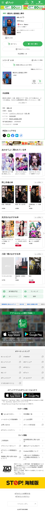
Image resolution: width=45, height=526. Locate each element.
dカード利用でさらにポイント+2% (25, 30)
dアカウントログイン (8, 430)
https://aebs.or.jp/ (20, 474)
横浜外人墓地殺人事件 (20, 72)
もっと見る (38, 182)
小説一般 (27, 113)
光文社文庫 (12, 116)
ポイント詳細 (21, 26)
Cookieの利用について (31, 451)
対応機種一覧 (28, 414)
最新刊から (39, 69)
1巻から (33, 69)
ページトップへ (22, 504)
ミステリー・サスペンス (16, 113)
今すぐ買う (34, 44)
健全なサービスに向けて (32, 446)
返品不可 (19, 32)
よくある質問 (28, 419)
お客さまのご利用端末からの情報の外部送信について (32, 457)
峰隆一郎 (19, 17)
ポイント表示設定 (29, 425)
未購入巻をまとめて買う (24, 65)
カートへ (14, 44)
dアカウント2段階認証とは (9, 451)
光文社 (10, 111)
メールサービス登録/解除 (9, 419)
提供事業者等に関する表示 (32, 440)
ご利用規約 (4, 440)
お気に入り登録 (38, 60)
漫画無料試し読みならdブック (9, 304)
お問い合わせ (5, 425)
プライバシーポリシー (8, 446)
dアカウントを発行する (22, 493)
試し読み (10, 38)
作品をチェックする (24, 49)
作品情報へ (21, 54)
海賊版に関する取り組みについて (9, 457)
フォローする (23, 17)
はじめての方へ (9, 414)
